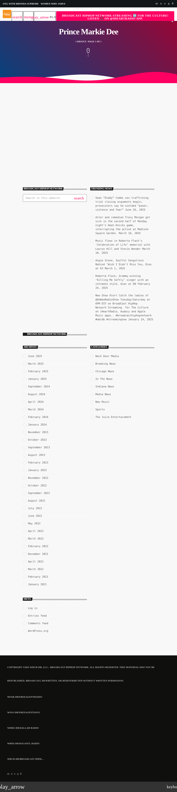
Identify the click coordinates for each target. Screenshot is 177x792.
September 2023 (39, 447)
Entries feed (37, 615)
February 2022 (38, 546)
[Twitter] (164, 3)
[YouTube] (157, 3)
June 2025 (35, 356)
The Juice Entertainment (113, 417)
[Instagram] (168, 3)
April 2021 (36, 561)
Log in (32, 608)
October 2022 (37, 485)
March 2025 (36, 363)
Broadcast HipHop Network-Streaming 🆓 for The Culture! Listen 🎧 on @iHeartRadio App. (115, 17)
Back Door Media (107, 356)
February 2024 (38, 417)
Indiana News (104, 386)
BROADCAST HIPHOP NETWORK (46, 334)
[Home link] (7, 14)
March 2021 (36, 569)
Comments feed (38, 623)
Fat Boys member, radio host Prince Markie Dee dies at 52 (47, 158)
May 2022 (34, 523)
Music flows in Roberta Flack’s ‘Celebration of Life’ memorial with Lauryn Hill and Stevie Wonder (122, 244)
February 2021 (38, 576)
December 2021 (38, 554)
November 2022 (38, 477)
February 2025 (38, 371)
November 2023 (38, 432)
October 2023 (37, 439)
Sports (100, 409)
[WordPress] (161, 3)
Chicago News (104, 371)
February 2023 (38, 462)
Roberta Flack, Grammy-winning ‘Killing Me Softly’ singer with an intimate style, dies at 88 (121, 279)
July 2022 (35, 508)
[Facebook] (172, 3)
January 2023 (37, 470)
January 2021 (37, 584)
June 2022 (35, 515)
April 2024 (36, 401)
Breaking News (105, 363)
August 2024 (36, 394)
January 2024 (37, 424)
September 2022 (39, 493)
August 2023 (36, 455)
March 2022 (36, 538)
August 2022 (36, 500)
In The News (19, 152)
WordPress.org (38, 630)
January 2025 (37, 378)
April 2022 (36, 531)
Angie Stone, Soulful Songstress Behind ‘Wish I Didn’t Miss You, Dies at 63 (123, 264)
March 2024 (36, 409)
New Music (102, 401)
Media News (103, 394)
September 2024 (39, 386)
